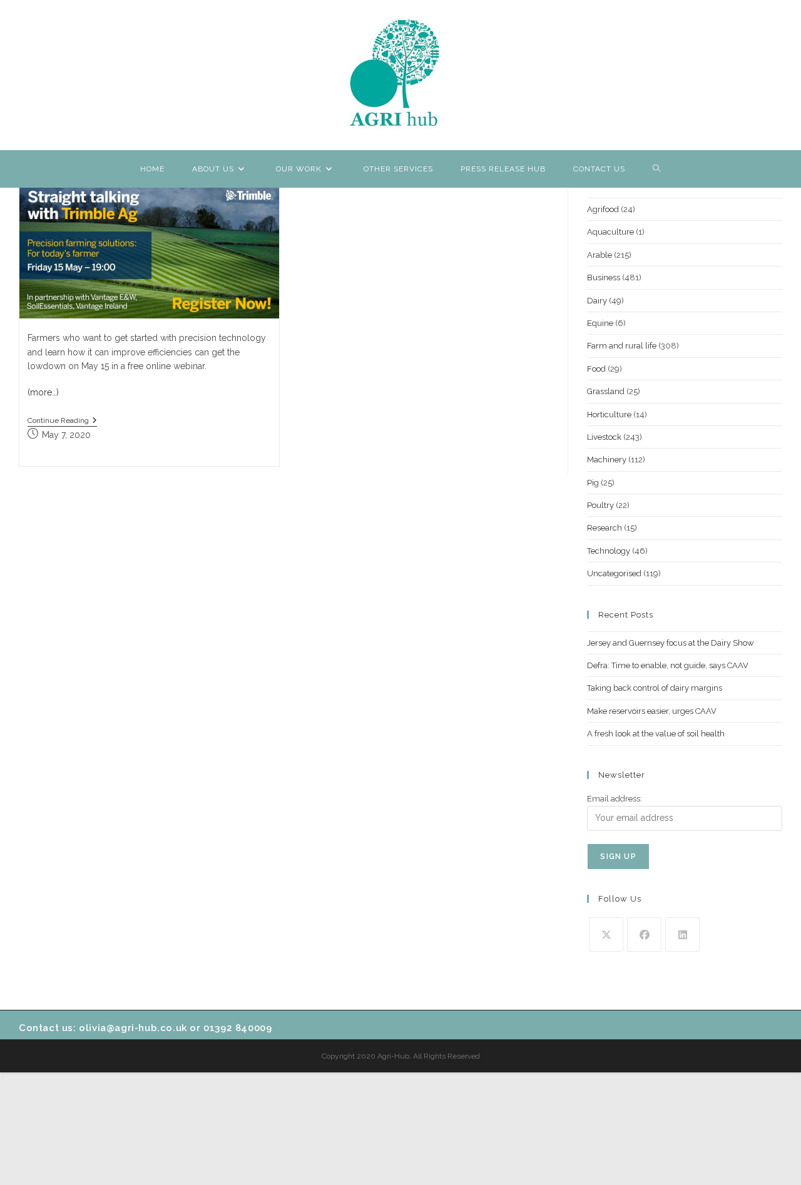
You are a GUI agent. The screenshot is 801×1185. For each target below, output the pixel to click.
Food (596, 369)
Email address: (614, 798)
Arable (599, 255)
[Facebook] (644, 934)
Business (603, 277)
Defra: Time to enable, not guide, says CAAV (667, 665)
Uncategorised (614, 573)
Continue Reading (62, 421)
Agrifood (603, 209)
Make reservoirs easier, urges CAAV (652, 711)
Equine (600, 323)
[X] (606, 934)
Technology (608, 551)
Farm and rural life (621, 345)
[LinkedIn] (682, 934)
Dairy (597, 300)
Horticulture (609, 414)
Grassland (606, 391)
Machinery (606, 459)
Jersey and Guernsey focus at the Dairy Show (670, 643)
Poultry (600, 505)
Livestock (604, 437)
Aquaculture (610, 231)
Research (604, 527)
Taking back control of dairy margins (654, 688)
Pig (593, 482)
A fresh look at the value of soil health (656, 733)
